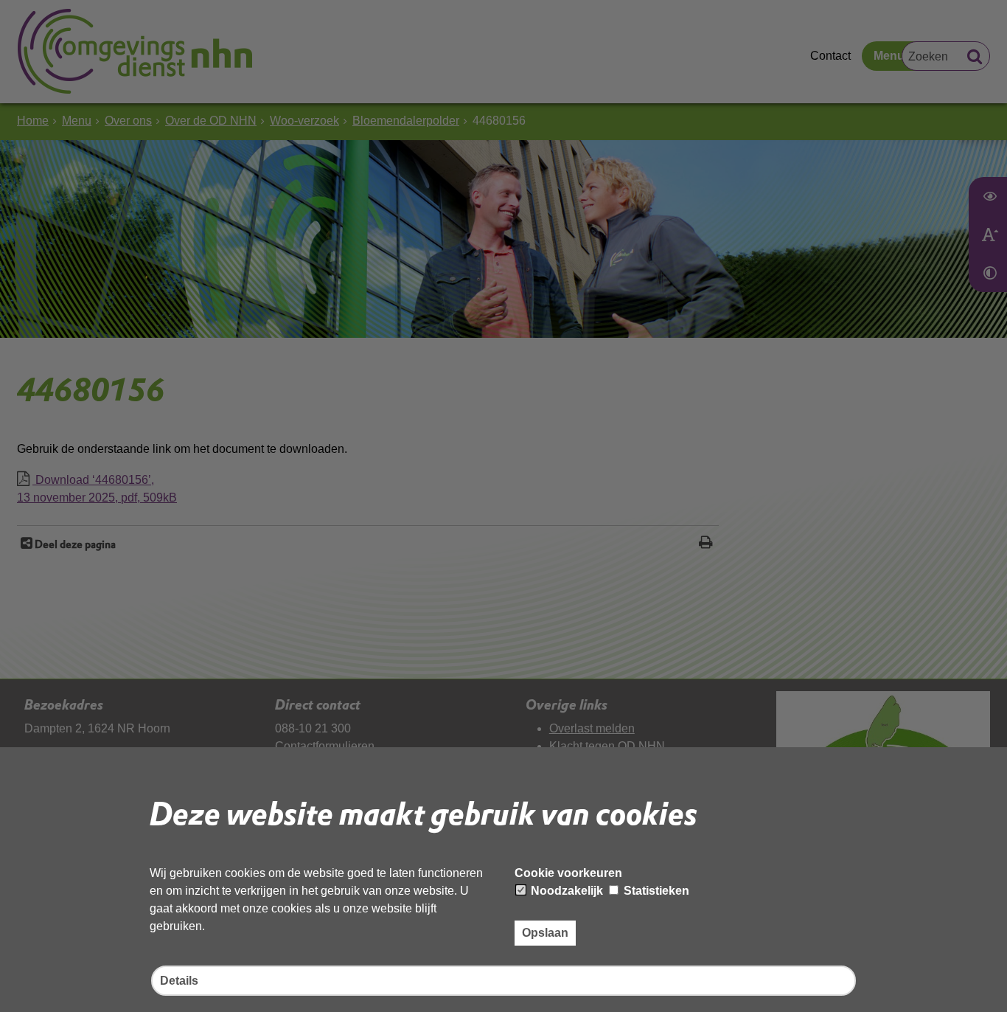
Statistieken (655, 890)
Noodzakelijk (565, 890)
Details (179, 980)
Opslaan (545, 932)
